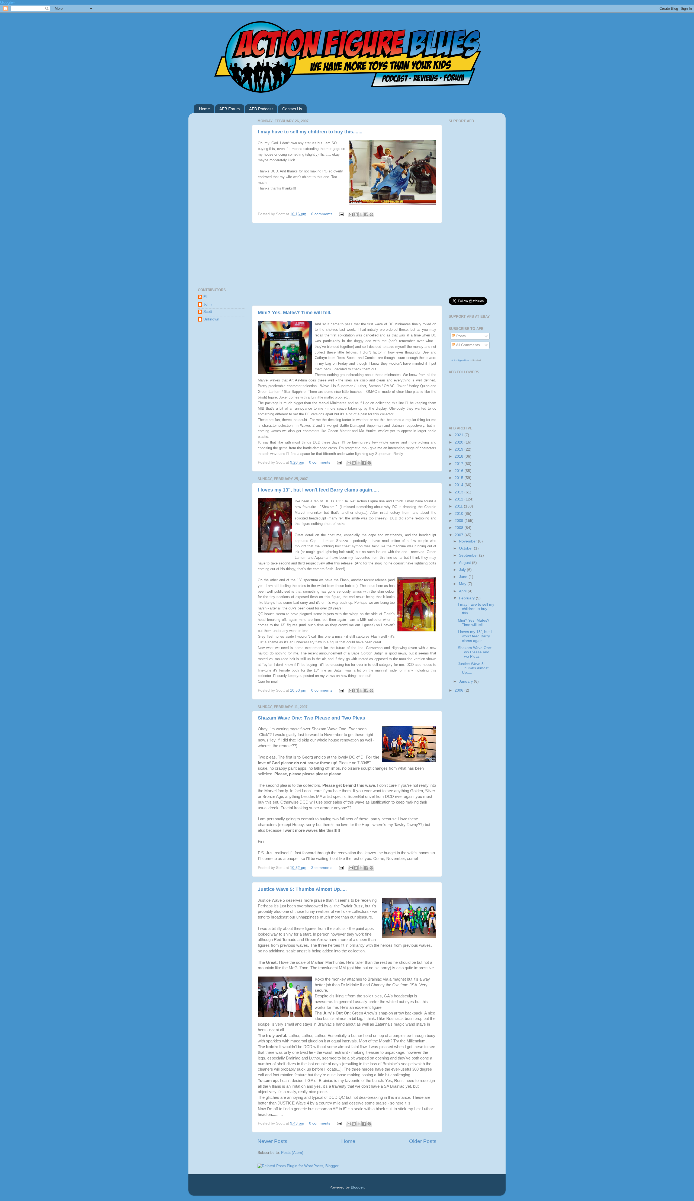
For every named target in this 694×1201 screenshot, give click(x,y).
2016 (459, 471)
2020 (459, 442)
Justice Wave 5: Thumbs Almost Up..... (302, 889)
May (463, 584)
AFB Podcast (261, 109)
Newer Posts (272, 1141)
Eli (205, 297)
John (207, 304)
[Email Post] (341, 214)
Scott (207, 312)
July (463, 570)
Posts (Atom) (292, 1153)
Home (204, 109)
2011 (459, 506)
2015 (459, 478)
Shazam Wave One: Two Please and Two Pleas (311, 718)
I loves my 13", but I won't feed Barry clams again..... (318, 490)
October (466, 548)
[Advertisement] (347, 264)
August (465, 563)
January (466, 681)
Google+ (7, 2)
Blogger (357, 1187)
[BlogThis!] (356, 214)
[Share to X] (361, 214)
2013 (459, 492)
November (468, 541)
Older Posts (422, 1141)
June (463, 577)
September (469, 555)
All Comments (467, 345)
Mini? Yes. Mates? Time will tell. (295, 312)
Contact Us (292, 109)
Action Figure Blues (460, 360)
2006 (459, 690)
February (467, 598)
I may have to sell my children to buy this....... (310, 131)
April (463, 591)
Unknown (211, 319)
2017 (459, 464)
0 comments (321, 214)
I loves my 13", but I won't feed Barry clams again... (475, 636)
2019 (459, 449)
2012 (459, 499)
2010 (459, 514)
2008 (459, 528)
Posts (460, 336)
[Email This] (351, 214)
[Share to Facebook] (366, 214)
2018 (459, 456)
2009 (459, 521)
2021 (459, 435)
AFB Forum (229, 109)
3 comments (321, 868)
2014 (459, 485)
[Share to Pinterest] (371, 214)
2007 (459, 535)
